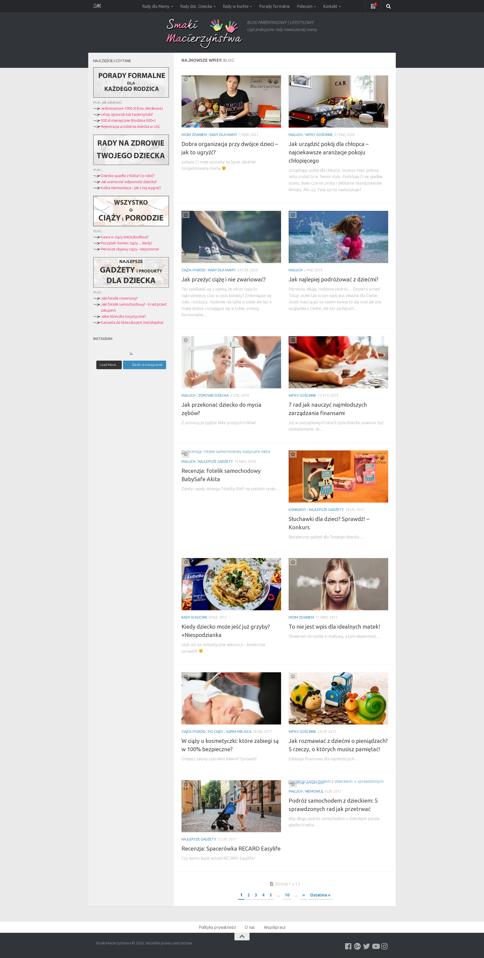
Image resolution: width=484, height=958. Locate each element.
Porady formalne (274, 6)
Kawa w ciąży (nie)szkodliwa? (124, 237)
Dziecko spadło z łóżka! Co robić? (128, 175)
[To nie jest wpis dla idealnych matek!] (338, 584)
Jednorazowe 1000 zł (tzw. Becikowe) (132, 108)
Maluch (295, 135)
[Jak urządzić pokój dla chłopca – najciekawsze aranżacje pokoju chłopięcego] (338, 101)
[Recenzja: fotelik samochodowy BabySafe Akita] (231, 452)
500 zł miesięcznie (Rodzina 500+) (128, 120)
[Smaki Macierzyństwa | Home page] (204, 34)
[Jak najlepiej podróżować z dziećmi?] (338, 237)
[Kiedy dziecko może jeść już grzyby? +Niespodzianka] (231, 584)
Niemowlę (314, 791)
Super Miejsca (238, 732)
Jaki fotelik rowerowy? (119, 298)
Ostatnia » (320, 895)
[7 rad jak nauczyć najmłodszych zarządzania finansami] (338, 362)
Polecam (304, 6)
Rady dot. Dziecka (196, 6)
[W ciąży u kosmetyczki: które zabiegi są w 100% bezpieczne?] (231, 698)
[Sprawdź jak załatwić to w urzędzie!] (131, 96)
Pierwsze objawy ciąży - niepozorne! (130, 249)
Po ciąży (215, 732)
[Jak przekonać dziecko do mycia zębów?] (231, 362)
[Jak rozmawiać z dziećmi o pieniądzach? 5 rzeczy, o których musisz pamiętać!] (338, 698)
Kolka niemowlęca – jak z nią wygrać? (131, 188)
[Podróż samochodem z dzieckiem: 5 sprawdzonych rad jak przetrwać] (338, 782)
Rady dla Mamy (155, 6)
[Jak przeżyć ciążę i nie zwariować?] (231, 237)
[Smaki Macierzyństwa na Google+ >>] (357, 946)
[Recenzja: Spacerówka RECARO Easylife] (231, 806)
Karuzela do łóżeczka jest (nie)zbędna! (132, 322)
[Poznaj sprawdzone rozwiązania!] (131, 163)
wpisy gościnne (319, 135)
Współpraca (274, 927)
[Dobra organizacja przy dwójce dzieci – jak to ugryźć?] (231, 101)
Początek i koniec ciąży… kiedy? (126, 243)
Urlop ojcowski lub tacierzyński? (127, 114)
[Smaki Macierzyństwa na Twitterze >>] (366, 946)
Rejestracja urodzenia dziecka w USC (130, 126)
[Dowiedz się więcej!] (131, 225)
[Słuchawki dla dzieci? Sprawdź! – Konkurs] (338, 476)
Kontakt (330, 6)
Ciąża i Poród (193, 270)
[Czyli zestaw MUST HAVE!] (131, 286)
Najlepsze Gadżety (215, 461)
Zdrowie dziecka (213, 395)
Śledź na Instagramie (147, 364)
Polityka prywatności (217, 927)
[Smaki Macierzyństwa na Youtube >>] (375, 946)
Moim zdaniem (194, 135)
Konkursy (297, 510)
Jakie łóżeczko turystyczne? (123, 316)
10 (287, 895)
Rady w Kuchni (235, 6)
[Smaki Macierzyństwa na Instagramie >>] (384, 946)
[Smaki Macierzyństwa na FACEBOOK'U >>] (348, 946)
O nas (250, 927)
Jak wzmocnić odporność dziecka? (129, 182)
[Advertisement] (131, 461)
